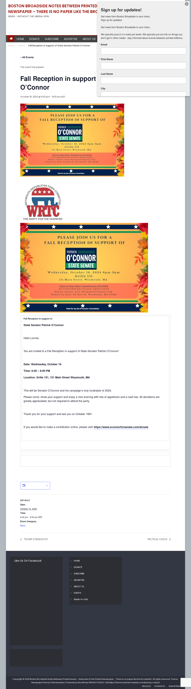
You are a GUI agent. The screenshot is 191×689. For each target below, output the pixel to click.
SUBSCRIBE (52, 39)
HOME (20, 39)
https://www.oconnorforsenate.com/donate (121, 427)
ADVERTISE (70, 39)
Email (104, 44)
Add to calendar (36, 485)
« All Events (27, 57)
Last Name (107, 74)
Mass (22, 525)
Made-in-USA (81, 599)
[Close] (186, 4)
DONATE (34, 39)
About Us (146, 686)
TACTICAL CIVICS (157, 539)
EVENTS (77, 592)
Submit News (175, 686)
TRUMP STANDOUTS (35, 539)
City (103, 88)
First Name (107, 59)
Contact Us (159, 686)
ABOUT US (89, 39)
